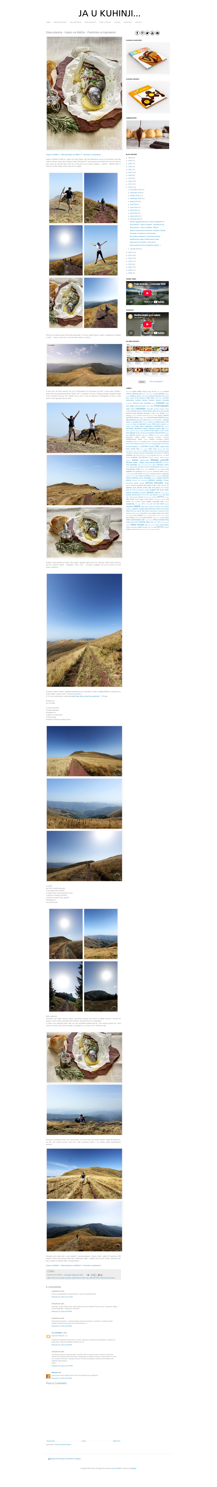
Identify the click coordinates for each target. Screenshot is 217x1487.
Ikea (167, 424)
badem (133, 396)
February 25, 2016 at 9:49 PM (62, 1311)
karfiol (162, 433)
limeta (167, 446)
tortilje (128, 520)
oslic (136, 476)
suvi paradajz (138, 515)
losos (155, 449)
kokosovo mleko (132, 437)
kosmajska (159, 439)
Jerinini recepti (149, 431)
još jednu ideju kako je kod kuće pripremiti (83, 696)
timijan (155, 517)
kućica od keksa (152, 441)
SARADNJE (128, 22)
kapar (152, 433)
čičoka (148, 406)
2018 (130, 181)
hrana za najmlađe (139, 424)
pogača (147, 490)
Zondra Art (142, 529)
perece (128, 485)
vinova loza (151, 525)
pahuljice (159, 476)
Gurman (145, 422)
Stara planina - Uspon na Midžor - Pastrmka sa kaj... (147, 224)
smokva (151, 506)
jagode (158, 428)
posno (150, 492)
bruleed (158, 400)
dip (168, 411)
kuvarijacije (153, 443)
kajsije (137, 433)
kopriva (146, 439)
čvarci (167, 409)
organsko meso (130, 476)
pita (149, 488)
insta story (139, 426)
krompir (139, 441)
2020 (130, 175)
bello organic (130, 398)
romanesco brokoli (159, 499)
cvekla (128, 411)
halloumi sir (151, 422)
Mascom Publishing (163, 453)
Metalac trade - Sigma (135, 462)
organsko (165, 474)
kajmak (62, 1278)
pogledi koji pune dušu (78, 1278)
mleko (154, 465)
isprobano (138, 428)
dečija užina (152, 411)
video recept (137, 524)
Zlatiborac (129, 529)
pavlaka (159, 480)
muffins (137, 469)
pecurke (158, 482)
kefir (127, 435)
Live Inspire (144, 449)
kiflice (151, 435)
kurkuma (141, 443)
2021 (130, 172)
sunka (149, 513)
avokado (161, 394)
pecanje (142, 483)
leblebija (135, 446)
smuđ (162, 506)
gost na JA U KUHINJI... (155, 420)
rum (132, 501)
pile (168, 485)
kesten (146, 435)
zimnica (166, 527)
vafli (151, 522)
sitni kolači (160, 504)
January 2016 (135, 249)
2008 (130, 273)
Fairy (151, 415)
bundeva (147, 403)
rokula (146, 499)
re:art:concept (133, 497)
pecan (136, 483)
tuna (132, 522)
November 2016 (135, 193)
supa (154, 513)
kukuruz (165, 441)
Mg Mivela (166, 462)
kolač (143, 437)
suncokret (143, 513)
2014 (130, 255)
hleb (167, 422)
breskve (145, 400)
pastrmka (68, 1278)
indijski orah (130, 426)
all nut (154, 391)
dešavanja (160, 411)
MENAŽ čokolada (154, 457)
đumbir (162, 413)
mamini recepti (152, 451)
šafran (143, 501)
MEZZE (159, 462)
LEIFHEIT (145, 446)
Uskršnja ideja (144, 522)
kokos (167, 435)
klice (157, 435)
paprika (135, 478)
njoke (161, 471)
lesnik (151, 446)
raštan (160, 495)
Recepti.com (147, 497)
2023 (130, 166)
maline (145, 451)
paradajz (147, 478)
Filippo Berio (143, 417)
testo (145, 518)
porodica (135, 493)
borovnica (130, 400)
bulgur (141, 403)
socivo (166, 506)
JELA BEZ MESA (75, 22)
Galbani (166, 417)
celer (136, 406)
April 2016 (133, 213)
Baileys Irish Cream (143, 396)
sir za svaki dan (150, 504)
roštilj (167, 499)
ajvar (149, 391)
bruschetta (129, 403)
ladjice (159, 443)
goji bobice (139, 420)
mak (167, 449)
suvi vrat (145, 515)
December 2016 (135, 190)
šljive (146, 506)
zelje (154, 527)
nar (133, 471)
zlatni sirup (135, 529)
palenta (128, 478)
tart (127, 518)
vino (146, 525)
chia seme (142, 406)
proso (139, 495)
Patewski (134, 480)
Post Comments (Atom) (63, 1444)
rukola (128, 501)
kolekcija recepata (154, 437)
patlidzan (151, 480)
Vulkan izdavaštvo (131, 527)
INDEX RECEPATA (60, 22)
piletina (129, 488)
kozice (166, 439)
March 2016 (134, 216)
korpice (151, 439)
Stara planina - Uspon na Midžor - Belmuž (144, 227)
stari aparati (137, 511)
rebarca (140, 497)
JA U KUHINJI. (117, 1468)
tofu (158, 517)
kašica (167, 433)
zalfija (140, 527)
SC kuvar (138, 504)
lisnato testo (135, 449)
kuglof (160, 441)
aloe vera (159, 391)
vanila (155, 522)
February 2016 (135, 219)
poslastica (143, 492)
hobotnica (129, 424)
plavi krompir (165, 487)
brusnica (136, 403)
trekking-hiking (110, 1278)
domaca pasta (131, 413)
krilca (135, 441)
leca (139, 446)
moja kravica (133, 467)
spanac (136, 509)
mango (167, 451)
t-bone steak (160, 515)
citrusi (133, 409)
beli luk (167, 396)
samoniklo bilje (158, 501)
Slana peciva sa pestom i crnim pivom (143, 242)
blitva (152, 398)
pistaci (145, 488)
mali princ (139, 451)
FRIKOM (161, 417)
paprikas (141, 478)
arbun (151, 393)
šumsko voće (130, 513)
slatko (143, 506)
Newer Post (51, 1441)
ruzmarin (137, 501)
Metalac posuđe (159, 460)
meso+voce (144, 460)
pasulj (128, 480)
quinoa (155, 495)
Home (84, 1441)
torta (167, 518)
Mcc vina (162, 455)
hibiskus (162, 422)
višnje (157, 525)
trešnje (128, 522)
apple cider (145, 393)
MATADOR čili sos (141, 455)
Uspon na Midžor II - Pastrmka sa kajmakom (84, 155)
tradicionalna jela (138, 520)
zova (147, 529)
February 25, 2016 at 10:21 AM (62, 1297)
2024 (130, 164)
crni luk (150, 409)
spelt (146, 509)
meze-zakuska (150, 462)
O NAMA (117, 22)
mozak (167, 467)
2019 (130, 178)
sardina (167, 501)
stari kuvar (145, 511)
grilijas (128, 422)
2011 (130, 264)
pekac (167, 483)
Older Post (116, 1441)
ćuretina (161, 409)
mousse (162, 467)
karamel (157, 433)
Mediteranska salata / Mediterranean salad (144, 239)
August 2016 (134, 201)
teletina (131, 518)
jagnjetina (152, 428)
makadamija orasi (131, 451)
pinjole (134, 487)
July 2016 (133, 204)
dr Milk (152, 413)
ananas (128, 394)
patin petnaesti (142, 480)
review (167, 497)
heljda (157, 422)
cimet (152, 406)
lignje (162, 446)
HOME (48, 22)
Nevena (54, 1372)
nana (167, 469)
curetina (156, 409)
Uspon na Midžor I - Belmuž (56, 155)
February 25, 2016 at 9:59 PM (62, 1326)
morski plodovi (154, 467)
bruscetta (165, 400)
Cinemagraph (161, 405)
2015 (130, 252)
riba (87, 1278)
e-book (134, 415)
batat (156, 396)
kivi (155, 435)
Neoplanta (156, 471)
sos (131, 509)
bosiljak (138, 400)
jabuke (145, 428)
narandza (138, 471)
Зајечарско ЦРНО (154, 529)
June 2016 (133, 207)
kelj (143, 435)
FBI (130, 417)
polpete (128, 493)
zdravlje (144, 527)
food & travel (55, 1278)
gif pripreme (131, 420)
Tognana (162, 517)
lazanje (128, 446)
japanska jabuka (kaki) (136, 430)
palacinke (165, 476)
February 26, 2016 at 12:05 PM (62, 1366)
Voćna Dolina (164, 525)
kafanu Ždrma (104, 692)
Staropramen (153, 511)
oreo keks (146, 473)
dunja (167, 413)
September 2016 (136, 198)
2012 (130, 261)
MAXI (158, 455)
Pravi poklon (165, 492)
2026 (130, 158)
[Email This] (92, 1275)
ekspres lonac (141, 415)
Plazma (134, 490)
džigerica (129, 415)
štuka (167, 511)
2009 (130, 270)
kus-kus (147, 443)
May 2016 (133, 210)
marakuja (136, 453)
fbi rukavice (135, 417)
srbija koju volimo (94, 1278)
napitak (129, 471)
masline (129, 455)
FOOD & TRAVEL (105, 22)
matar (148, 455)
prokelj (134, 495)
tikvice (149, 518)
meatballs (134, 457)
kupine (132, 443)
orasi (140, 474)
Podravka (141, 490)
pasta (159, 478)
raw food (166, 495)
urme (136, 522)
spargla (141, 509)
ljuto (150, 449)
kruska (144, 441)
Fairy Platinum (158, 415)
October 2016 (134, 195)
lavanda (166, 443)
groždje (135, 422)
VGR (158, 522)
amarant (166, 391)
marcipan (142, 453)
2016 (130, 187)
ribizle (132, 499)
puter (151, 495)
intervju (167, 426)
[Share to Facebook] (99, 1275)
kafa (127, 433)
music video (144, 469)
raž (127, 497)
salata (148, 501)
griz (131, 422)
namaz (162, 469)
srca (161, 509)
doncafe (147, 413)
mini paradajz (131, 465)
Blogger (133, 1468)
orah (135, 474)
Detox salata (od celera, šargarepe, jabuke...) (145, 245)
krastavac (129, 441)
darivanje (134, 411)
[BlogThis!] (94, 1275)
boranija (166, 398)
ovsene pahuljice (145, 476)
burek (153, 403)
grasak (166, 420)
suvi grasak (129, 515)
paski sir (154, 478)
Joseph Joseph (164, 430)
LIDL (157, 446)
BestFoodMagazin (140, 398)
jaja (163, 428)
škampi (167, 504)
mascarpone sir (150, 453)
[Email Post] (87, 1275)
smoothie (157, 506)
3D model (129, 391)
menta (162, 457)
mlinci (127, 467)
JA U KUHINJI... (57, 1333)
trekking (102, 1278)
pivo (153, 488)
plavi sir (129, 490)
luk (164, 449)
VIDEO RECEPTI (90, 22)
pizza (158, 488)
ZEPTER (160, 527)
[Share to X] (96, 1275)
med (139, 457)
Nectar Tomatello (147, 471)
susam (158, 513)
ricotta (137, 499)
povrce (157, 493)
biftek (148, 398)
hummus (149, 424)
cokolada (140, 408)
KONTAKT (138, 22)
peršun (133, 485)
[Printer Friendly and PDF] (51, 1272)
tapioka (167, 515)
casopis (160, 403)
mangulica (129, 453)
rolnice (151, 499)
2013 (130, 258)
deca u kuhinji (142, 411)
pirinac (139, 488)
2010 (130, 267)
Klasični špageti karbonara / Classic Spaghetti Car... (147, 222)
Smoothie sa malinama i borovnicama (143, 233)
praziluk (128, 495)
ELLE (148, 415)
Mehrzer (145, 457)
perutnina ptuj (141, 485)
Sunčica (137, 513)
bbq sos (161, 396)
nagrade (152, 469)
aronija (155, 393)
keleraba (138, 435)
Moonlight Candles (143, 467)
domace (140, 413)
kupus (136, 444)
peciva (149, 482)
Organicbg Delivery (156, 473)
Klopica (162, 435)
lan (162, 444)
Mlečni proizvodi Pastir (145, 465)
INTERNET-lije (159, 426)
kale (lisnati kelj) (145, 433)
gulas (140, 422)
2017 (130, 184)
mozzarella (130, 469)
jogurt (157, 431)
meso (135, 460)
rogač (141, 499)
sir (143, 504)
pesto (149, 485)
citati (128, 409)
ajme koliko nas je (139, 391)
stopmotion (161, 511)
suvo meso (152, 515)
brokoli (151, 400)
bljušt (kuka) (158, 398)
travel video (148, 520)
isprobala (129, 428)
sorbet (128, 509)
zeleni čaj (150, 527)
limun (128, 449)
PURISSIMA (145, 495)
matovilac (153, 455)
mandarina (161, 451)
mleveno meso (163, 465)
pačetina (153, 476)
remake (154, 497)
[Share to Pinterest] (101, 1275)
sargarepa (130, 504)
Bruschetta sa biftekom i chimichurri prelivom (145, 236)
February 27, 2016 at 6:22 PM (62, 1378)
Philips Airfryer (161, 485)
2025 (130, 161)
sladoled (129, 506)
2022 (130, 169)
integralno (149, 426)
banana (151, 396)
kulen (127, 443)
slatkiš (136, 506)
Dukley (157, 413)
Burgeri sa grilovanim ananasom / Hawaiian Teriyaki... (148, 230)
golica (145, 420)
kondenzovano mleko (134, 439)
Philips (154, 485)
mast (134, 455)
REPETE (160, 497)
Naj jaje (157, 469)
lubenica (160, 449)
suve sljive (165, 513)
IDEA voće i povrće (159, 424)
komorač (166, 437)
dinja (164, 411)
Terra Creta (138, 517)
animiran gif (136, 394)
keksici (132, 435)
